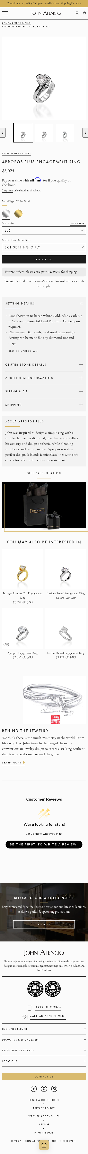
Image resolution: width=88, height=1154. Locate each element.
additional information (43, 378)
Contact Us (44, 1076)
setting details (43, 303)
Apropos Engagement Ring (22, 653)
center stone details (43, 364)
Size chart (78, 223)
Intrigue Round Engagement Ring (66, 593)
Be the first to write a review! (44, 844)
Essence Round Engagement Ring (65, 653)
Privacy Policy (44, 1108)
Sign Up (44, 924)
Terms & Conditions (44, 1100)
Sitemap (44, 1124)
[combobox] (44, 230)
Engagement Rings (16, 22)
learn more (11, 762)
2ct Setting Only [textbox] (23, 247)
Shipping (7, 190)
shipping (43, 405)
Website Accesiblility (44, 1116)
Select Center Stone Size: (16, 240)
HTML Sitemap (44, 1132)
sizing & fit (43, 391)
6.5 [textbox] (8, 230)
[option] (23, 133)
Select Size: (44, 223)
